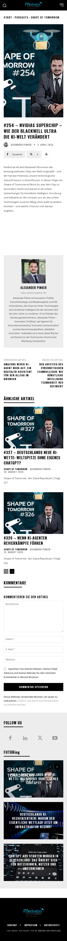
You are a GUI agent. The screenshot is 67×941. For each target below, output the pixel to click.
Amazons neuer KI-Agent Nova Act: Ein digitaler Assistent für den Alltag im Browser (18, 371)
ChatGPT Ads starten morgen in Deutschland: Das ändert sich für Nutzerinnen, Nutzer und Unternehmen (33, 862)
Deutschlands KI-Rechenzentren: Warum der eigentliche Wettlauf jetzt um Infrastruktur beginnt (33, 820)
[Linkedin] (25, 738)
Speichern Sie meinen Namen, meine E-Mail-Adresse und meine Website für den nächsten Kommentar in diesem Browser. (31, 673)
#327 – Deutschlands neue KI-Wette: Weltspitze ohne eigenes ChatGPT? (32, 458)
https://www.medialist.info (34, 293)
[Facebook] (10, 738)
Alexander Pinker (21, 145)
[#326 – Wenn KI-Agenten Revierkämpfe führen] (33, 513)
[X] (40, 738)
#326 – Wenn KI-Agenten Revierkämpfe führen (25, 540)
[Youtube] (54, 738)
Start (8, 17)
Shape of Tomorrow (45, 17)
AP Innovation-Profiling (48, 930)
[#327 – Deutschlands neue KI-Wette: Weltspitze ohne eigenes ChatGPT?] (33, 427)
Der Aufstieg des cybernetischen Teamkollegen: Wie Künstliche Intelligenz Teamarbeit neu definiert (50, 375)
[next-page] (12, 571)
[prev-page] (6, 571)
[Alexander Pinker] (7, 145)
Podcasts (21, 17)
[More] (46, 154)
